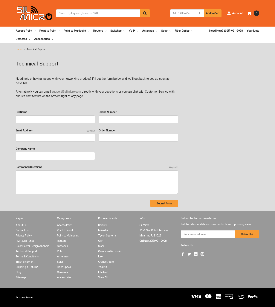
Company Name (25, 148)
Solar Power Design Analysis (32, 246)
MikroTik (103, 230)
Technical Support (26, 251)
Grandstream (106, 261)
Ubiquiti (102, 225)
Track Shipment (25, 261)
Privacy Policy (24, 235)
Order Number (107, 130)
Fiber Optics (182, 30)
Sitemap (21, 277)
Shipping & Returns (27, 266)
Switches (116, 30)
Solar (164, 30)
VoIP (132, 30)
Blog (18, 272)
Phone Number (108, 112)
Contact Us (22, 230)
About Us (21, 225)
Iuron (101, 256)
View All (103, 277)
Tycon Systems (107, 235)
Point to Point (47, 30)
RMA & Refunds (25, 240)
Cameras (21, 39)
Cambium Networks (110, 251)
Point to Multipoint (75, 30)
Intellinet (103, 272)
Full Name (21, 112)
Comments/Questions (97, 167)
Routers (98, 30)
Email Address (55, 130)
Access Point (24, 30)
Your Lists (253, 30)
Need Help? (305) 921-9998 (226, 30)
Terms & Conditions (27, 256)
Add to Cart (212, 13)
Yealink (102, 266)
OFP (100, 240)
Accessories (42, 39)
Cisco (101, 246)
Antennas (148, 30)
